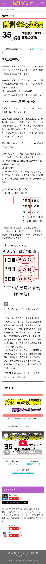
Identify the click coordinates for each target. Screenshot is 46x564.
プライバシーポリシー (23, 556)
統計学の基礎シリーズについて (18, 553)
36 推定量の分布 (33, 464)
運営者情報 (35, 553)
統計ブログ (23, 3)
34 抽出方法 (12, 464)
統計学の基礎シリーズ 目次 (23, 473)
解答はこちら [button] (10, 388)
